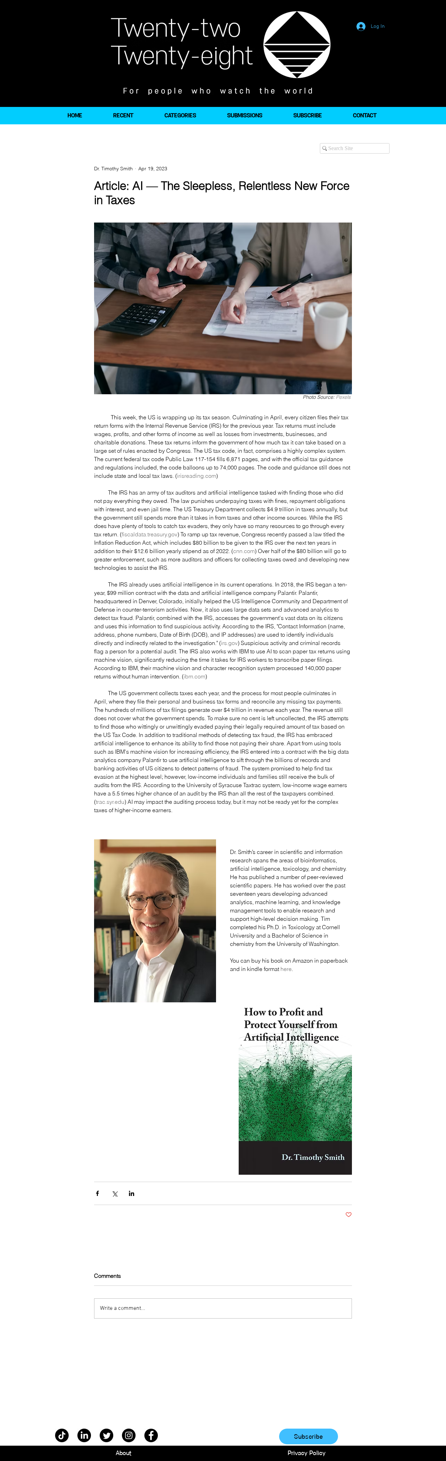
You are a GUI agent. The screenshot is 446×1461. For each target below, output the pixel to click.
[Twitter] (106, 1435)
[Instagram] (129, 1435)
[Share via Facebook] (97, 1193)
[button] (180, 115)
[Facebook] (151, 1435)
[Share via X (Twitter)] (114, 1193)
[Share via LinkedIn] (131, 1193)
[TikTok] (62, 1435)
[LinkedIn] (84, 1435)
